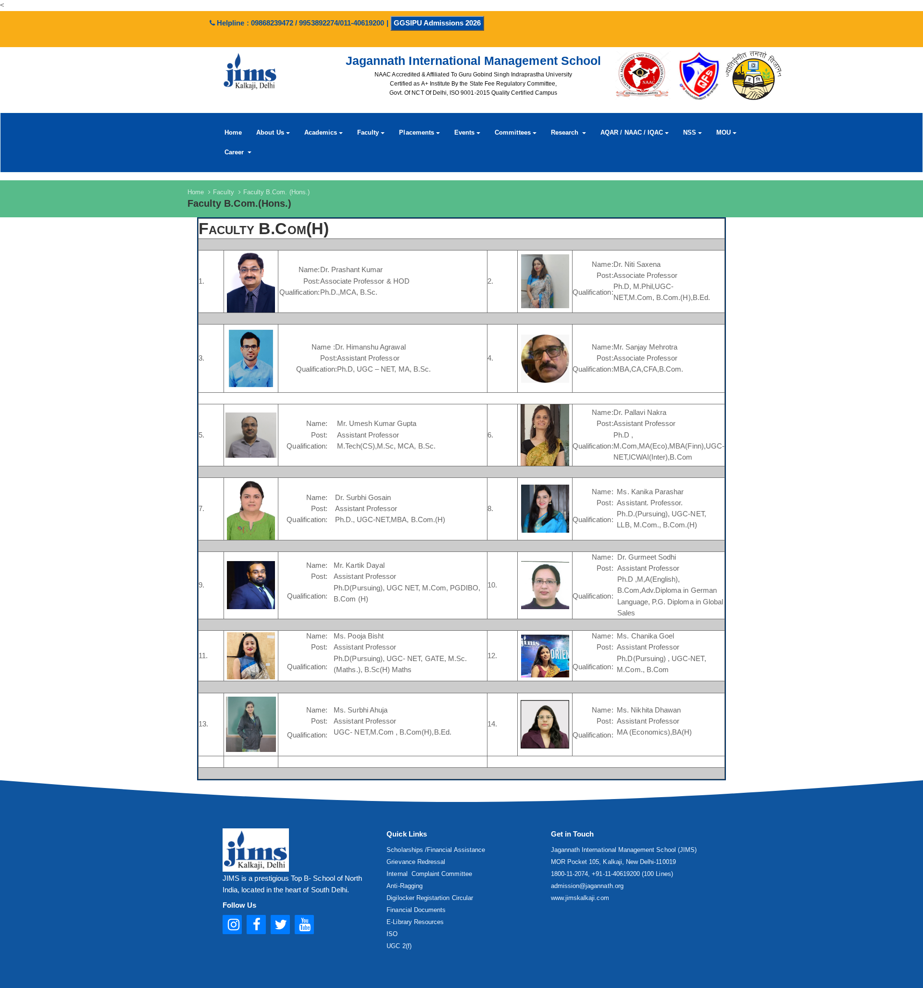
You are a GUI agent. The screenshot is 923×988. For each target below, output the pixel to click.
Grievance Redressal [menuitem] (416, 861)
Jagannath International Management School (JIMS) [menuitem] (624, 849)
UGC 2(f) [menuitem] (399, 946)
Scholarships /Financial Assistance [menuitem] (436, 849)
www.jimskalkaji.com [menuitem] (580, 897)
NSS (689, 132)
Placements (416, 132)
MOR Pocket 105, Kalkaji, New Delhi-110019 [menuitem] (613, 861)
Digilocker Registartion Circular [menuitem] (430, 897)
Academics (320, 132)
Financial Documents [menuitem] (416, 909)
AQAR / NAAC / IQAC (631, 132)
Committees (513, 132)
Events (464, 132)
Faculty (368, 132)
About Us (270, 132)
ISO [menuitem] (392, 934)
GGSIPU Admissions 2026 (437, 23)
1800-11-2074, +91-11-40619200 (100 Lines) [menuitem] (612, 873)
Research (565, 132)
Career (235, 151)
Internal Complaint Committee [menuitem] (429, 873)
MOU (723, 132)
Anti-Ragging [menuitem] (405, 885)
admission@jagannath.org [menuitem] (587, 885)
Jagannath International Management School (473, 60)
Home (233, 132)
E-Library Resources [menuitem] (415, 921)
